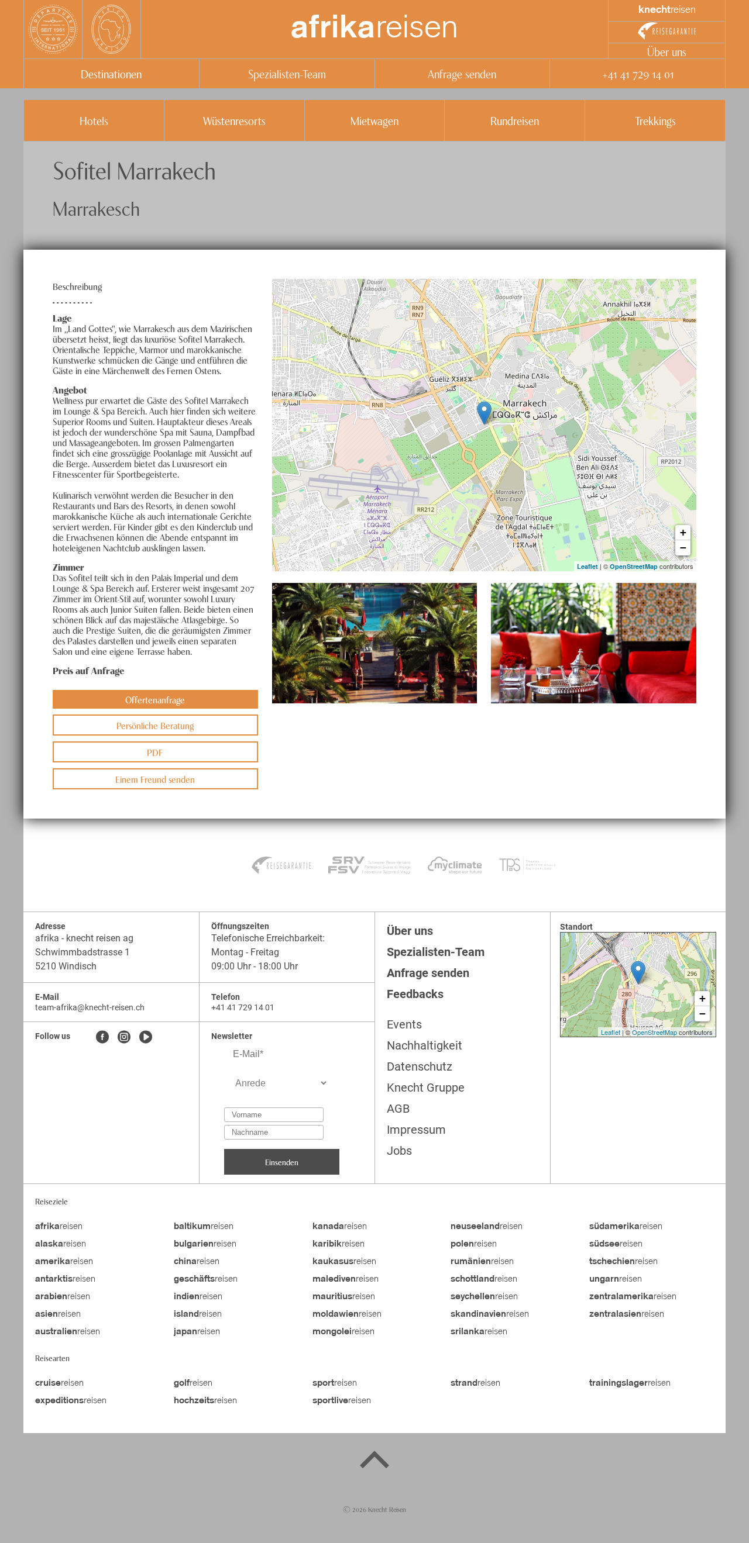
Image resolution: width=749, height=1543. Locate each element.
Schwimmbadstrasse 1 (83, 952)
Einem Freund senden (155, 778)
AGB (398, 1109)
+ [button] (683, 532)
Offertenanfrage (155, 699)
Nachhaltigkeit (424, 1045)
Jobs (399, 1151)
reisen (374, 29)
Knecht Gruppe (426, 1088)
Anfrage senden (462, 73)
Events (404, 1024)
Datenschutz (419, 1066)
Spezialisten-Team (287, 73)
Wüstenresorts (234, 120)
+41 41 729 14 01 (638, 73)
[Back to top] (374, 1461)
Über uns (666, 51)
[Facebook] (102, 1038)
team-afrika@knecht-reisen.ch (90, 1007)
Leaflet (587, 566)
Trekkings (655, 120)
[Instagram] (124, 1038)
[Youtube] (145, 1038)
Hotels (94, 120)
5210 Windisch (66, 966)
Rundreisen (514, 120)
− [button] (683, 547)
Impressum (416, 1130)
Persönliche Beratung (155, 725)
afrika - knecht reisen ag (84, 938)
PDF (155, 751)
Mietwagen (374, 120)
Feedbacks (415, 994)
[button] (375, 643)
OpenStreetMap (634, 566)
